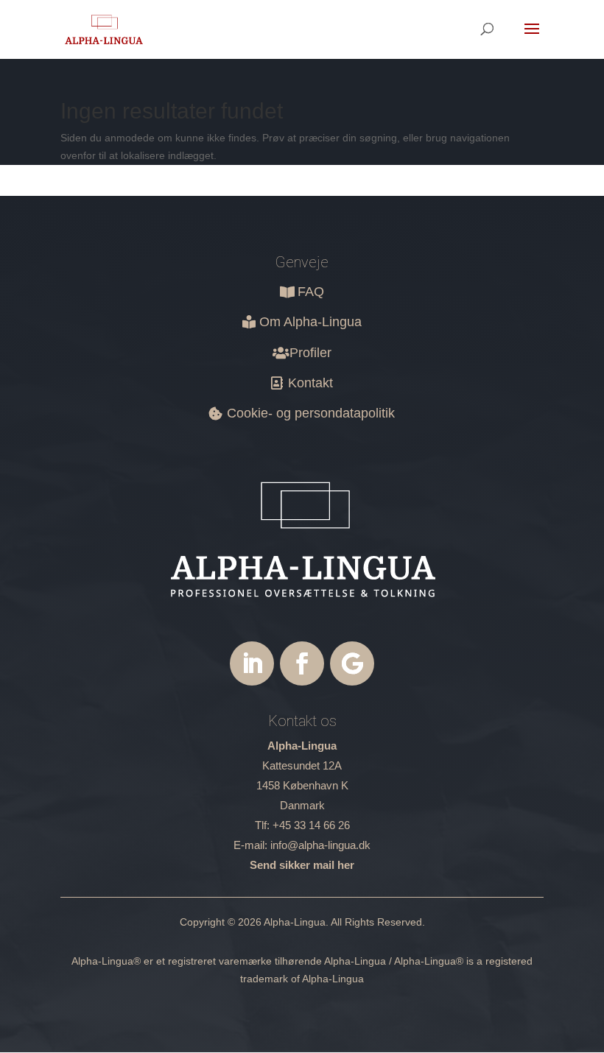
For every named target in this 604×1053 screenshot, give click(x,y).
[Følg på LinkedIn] (252, 663)
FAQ (311, 291)
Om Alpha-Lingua (310, 321)
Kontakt (310, 383)
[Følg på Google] (352, 663)
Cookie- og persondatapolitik (311, 413)
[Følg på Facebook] (302, 663)
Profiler (310, 352)
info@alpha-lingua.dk (320, 845)
